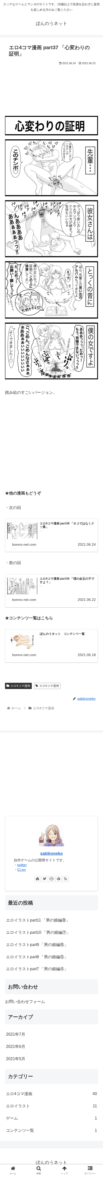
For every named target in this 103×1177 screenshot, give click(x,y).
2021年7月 (15, 1034)
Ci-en (21, 870)
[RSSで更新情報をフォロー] (65, 879)
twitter (22, 865)
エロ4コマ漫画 (20, 686)
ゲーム (51, 1118)
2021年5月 (15, 1059)
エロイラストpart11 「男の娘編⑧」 (38, 920)
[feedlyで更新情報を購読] (59, 879)
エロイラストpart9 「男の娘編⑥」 (37, 944)
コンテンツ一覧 (51, 1130)
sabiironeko (51, 853)
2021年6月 (15, 1046)
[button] (92, 703)
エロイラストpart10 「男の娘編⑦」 (38, 932)
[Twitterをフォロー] (45, 879)
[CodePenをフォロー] (51, 879)
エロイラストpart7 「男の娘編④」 (37, 969)
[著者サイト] (37, 879)
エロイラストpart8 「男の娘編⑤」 (37, 957)
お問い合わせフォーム (25, 1001)
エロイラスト (51, 1106)
